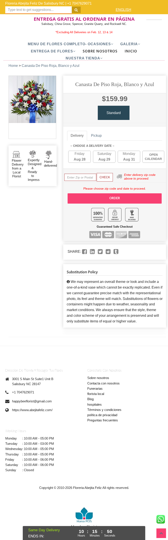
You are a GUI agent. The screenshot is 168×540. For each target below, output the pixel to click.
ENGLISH (123, 10)
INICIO (131, 51)
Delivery (77, 135)
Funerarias (95, 388)
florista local (95, 394)
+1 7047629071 (79, 3)
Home (13, 66)
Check (105, 177)
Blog (90, 399)
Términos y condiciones (104, 410)
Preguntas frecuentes (102, 420)
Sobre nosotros (98, 378)
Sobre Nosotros (100, 51)
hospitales (94, 404)
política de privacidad (102, 415)
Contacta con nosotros (103, 383)
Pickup (96, 135)
